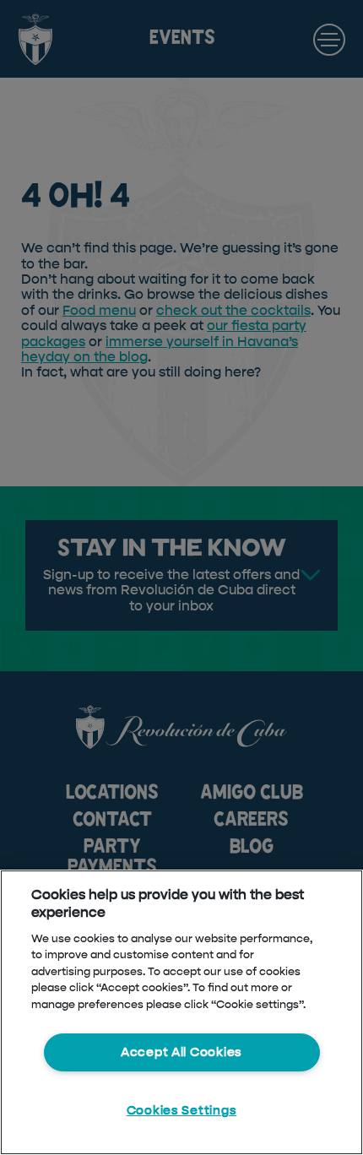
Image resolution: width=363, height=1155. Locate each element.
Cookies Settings (182, 1110)
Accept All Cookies (181, 1052)
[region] (181, 1012)
